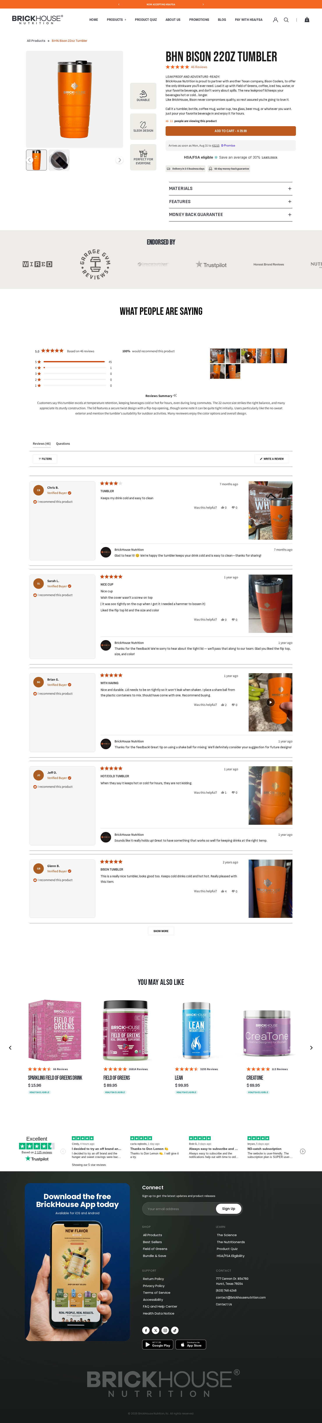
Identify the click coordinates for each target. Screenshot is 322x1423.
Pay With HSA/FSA (249, 19)
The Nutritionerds (231, 1242)
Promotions (199, 19)
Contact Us (224, 1304)
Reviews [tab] (42, 444)
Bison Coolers (273, 81)
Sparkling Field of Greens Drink (55, 1078)
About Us (173, 19)
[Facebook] (146, 1330)
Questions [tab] (63, 444)
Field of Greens (116, 1078)
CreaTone (254, 1078)
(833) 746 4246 (226, 1290)
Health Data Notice (158, 1313)
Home (93, 19)
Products (115, 19)
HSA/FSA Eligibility (230, 1255)
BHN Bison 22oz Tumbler (69, 41)
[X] (155, 1330)
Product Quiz (146, 19)
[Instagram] (165, 1330)
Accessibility (153, 1299)
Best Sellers (152, 1242)
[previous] (11, 1048)
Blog (222, 19)
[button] (73, 361)
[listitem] (54, 1048)
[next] (311, 1048)
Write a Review (276, 460)
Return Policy (153, 1278)
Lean (179, 1078)
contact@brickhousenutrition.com (241, 1298)
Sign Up (228, 1208)
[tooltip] (175, 395)
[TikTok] (175, 1330)
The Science (227, 1235)
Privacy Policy (154, 1285)
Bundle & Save (154, 1255)
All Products (36, 41)
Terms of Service (156, 1292)
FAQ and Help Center (160, 1306)
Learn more (269, 157)
